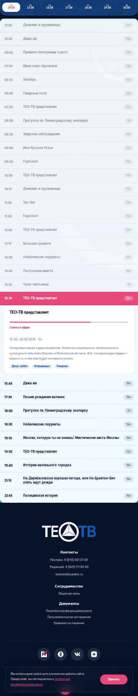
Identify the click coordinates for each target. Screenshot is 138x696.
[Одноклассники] (60, 654)
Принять (114, 679)
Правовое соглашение (69, 623)
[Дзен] (94, 654)
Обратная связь (69, 593)
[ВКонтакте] (77, 654)
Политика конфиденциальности (69, 611)
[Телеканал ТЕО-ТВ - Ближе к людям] (69, 532)
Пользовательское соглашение (69, 617)
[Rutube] (44, 654)
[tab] (11, 7)
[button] (69, 25)
